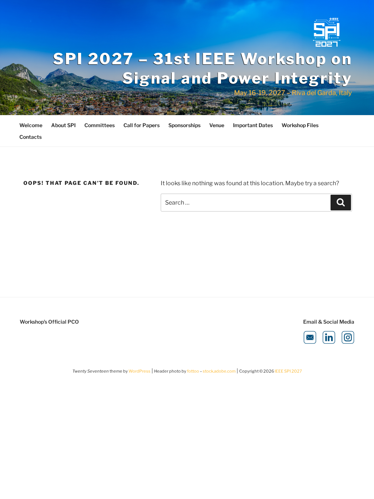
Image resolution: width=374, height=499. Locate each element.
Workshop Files (300, 125)
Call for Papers (141, 125)
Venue (216, 125)
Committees (99, 125)
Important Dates (253, 125)
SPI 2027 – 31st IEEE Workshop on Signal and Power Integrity (202, 68)
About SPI (63, 125)
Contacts (30, 137)
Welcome (30, 125)
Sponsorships (184, 125)
